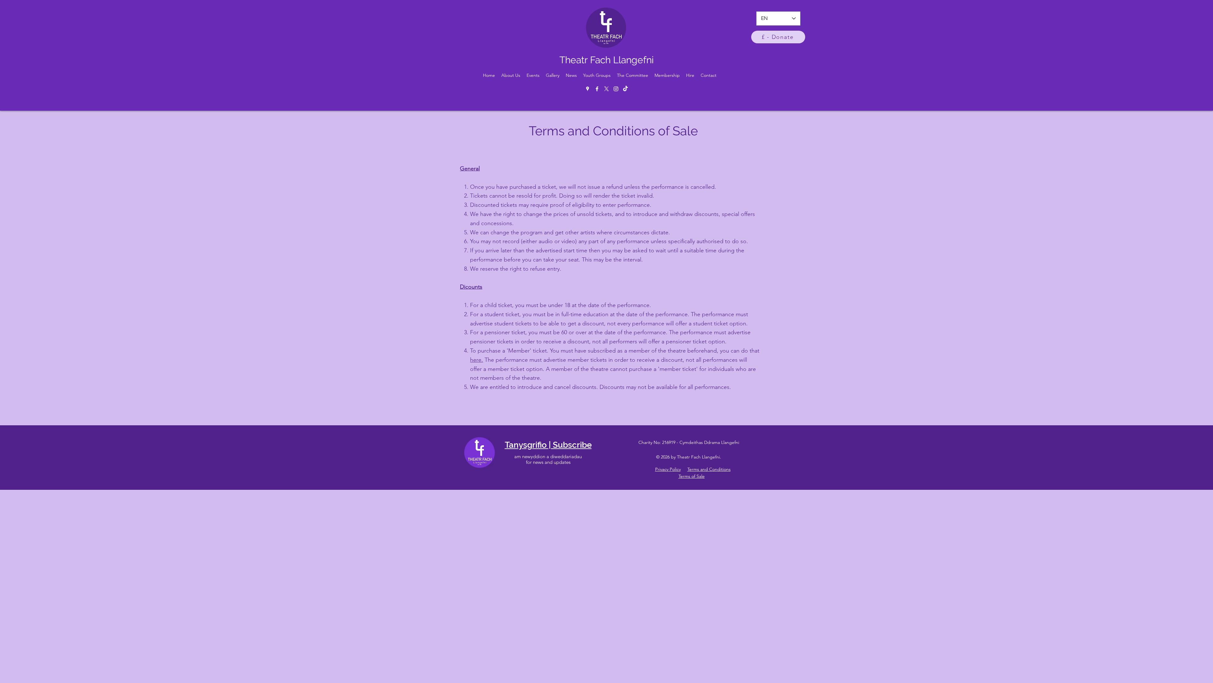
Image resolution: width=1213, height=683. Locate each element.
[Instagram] (616, 89)
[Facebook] (597, 89)
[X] (606, 89)
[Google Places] (587, 89)
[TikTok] (625, 89)
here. (476, 359)
